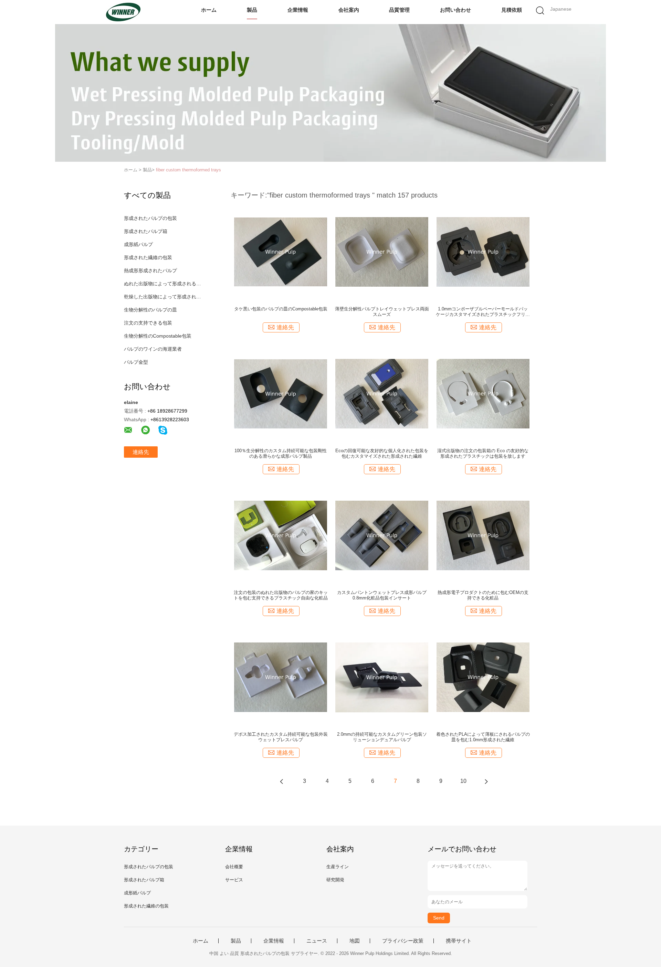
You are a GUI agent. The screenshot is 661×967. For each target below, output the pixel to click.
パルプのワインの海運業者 (153, 349)
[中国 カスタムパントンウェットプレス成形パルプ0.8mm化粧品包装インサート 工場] (381, 535)
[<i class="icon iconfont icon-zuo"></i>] (281, 781)
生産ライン (337, 866)
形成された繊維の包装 (148, 257)
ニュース (316, 940)
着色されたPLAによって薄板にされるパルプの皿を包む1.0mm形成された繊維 (483, 737)
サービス (234, 879)
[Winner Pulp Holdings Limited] (123, 12)
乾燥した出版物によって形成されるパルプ (163, 296)
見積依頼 (511, 10)
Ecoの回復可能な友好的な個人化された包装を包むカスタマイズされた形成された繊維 (381, 453)
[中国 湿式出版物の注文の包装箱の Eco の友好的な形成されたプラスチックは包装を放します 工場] (483, 393)
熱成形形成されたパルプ (150, 270)
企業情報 (297, 10)
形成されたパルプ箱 (145, 231)
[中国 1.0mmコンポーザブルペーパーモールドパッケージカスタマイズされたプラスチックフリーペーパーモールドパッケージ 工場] (483, 251)
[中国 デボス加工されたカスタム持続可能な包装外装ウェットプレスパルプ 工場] (280, 676)
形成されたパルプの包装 (150, 218)
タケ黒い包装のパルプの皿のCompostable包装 (280, 308)
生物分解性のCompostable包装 (157, 336)
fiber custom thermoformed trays (188, 169)
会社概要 (234, 866)
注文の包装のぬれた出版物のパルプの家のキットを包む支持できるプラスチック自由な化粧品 (281, 595)
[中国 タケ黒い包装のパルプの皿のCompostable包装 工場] (280, 251)
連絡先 (141, 452)
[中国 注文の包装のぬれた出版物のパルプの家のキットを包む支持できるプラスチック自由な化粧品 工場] (280, 535)
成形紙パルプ (138, 244)
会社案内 (348, 10)
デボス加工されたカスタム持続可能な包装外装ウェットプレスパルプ (281, 737)
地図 (354, 940)
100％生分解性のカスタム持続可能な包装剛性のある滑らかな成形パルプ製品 (280, 453)
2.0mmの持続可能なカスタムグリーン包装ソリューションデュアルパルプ (382, 737)
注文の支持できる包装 (148, 323)
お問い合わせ (455, 10)
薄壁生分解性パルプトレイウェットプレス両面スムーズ (382, 311)
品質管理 (399, 10)
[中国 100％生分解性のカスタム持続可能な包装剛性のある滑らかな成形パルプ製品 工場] (280, 393)
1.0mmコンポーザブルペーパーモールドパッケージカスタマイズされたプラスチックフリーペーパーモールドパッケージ (483, 311)
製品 (252, 10)
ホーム (209, 10)
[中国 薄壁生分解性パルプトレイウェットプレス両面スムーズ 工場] (381, 251)
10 (463, 781)
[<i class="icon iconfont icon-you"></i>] (486, 781)
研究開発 (335, 879)
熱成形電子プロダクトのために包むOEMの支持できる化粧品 (483, 595)
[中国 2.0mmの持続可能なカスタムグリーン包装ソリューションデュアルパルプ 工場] (381, 676)
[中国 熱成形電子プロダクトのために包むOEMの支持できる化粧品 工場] (483, 535)
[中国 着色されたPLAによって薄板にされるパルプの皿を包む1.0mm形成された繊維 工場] (483, 676)
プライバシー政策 (402, 940)
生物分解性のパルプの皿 (150, 309)
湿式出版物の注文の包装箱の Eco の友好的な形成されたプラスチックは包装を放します (482, 453)
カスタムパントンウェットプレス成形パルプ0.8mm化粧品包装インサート (382, 595)
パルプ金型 (136, 362)
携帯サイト (459, 940)
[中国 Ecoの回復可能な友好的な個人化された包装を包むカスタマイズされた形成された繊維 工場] (381, 393)
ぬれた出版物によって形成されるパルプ (163, 283)
